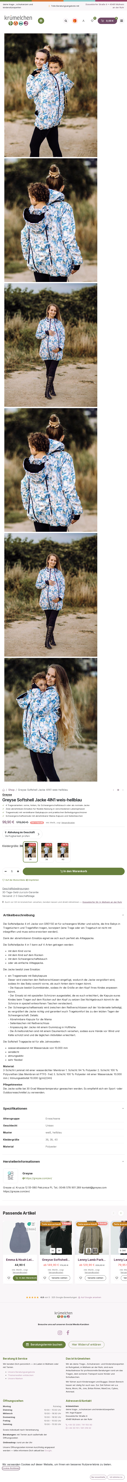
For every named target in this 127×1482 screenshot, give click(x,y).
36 (52, 1250)
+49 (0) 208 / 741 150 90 (79, 1424)
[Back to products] (118, 790)
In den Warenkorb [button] (75, 871)
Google (48, 1450)
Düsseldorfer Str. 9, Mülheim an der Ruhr (102, 902)
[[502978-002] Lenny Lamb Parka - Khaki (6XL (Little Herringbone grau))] (89, 1250)
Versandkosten (68, 822)
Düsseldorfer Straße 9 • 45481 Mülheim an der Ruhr (105, 6)
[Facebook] (67, 1332)
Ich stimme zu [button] (116, 1477)
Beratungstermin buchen (46, 1344)
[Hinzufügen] (18, 871)
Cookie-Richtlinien (10, 1468)
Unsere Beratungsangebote (21, 1372)
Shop (11, 789)
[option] (30, 851)
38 (59, 1250)
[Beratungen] (41, 21)
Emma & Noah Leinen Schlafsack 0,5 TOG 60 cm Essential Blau (20, 1260)
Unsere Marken (15, 1378)
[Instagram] (60, 1332)
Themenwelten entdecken (20, 1375)
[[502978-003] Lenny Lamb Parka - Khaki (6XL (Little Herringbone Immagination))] (95, 1250)
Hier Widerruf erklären (86, 1344)
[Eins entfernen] (5, 871)
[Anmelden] (83, 21)
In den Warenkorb (28, 1278)
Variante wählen (59, 1278)
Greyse (7, 794)
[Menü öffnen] (121, 21)
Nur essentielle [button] (98, 1477)
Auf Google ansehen (91, 1297)
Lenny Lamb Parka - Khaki (92, 1260)
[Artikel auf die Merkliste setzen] (8, 1278)
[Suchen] (66, 21)
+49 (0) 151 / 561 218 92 (79, 1428)
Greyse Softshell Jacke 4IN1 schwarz (56, 1260)
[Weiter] (121, 1213)
